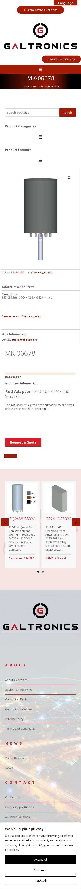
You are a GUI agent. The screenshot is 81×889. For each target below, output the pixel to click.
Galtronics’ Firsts (16, 699)
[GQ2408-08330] (22, 524)
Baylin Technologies (18, 689)
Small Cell (18, 272)
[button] (40, 10)
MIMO (30, 558)
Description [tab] (13, 377)
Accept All (40, 859)
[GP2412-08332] (58, 524)
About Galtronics (16, 680)
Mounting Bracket (43, 272)
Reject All (40, 880)
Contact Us (12, 797)
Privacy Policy (14, 719)
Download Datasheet (21, 316)
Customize (40, 870)
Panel (61, 558)
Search (67, 112)
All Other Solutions (17, 817)
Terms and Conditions (20, 728)
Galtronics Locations (18, 709)
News (9, 768)
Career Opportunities (19, 807)
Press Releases (16, 758)
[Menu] (40, 69)
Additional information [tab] (21, 383)
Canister (16, 558)
